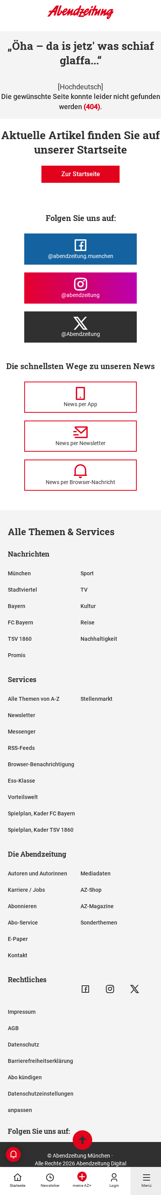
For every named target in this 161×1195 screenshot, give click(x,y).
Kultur (88, 606)
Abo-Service (23, 922)
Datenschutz (23, 1044)
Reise (87, 622)
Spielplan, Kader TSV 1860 (40, 830)
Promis (16, 655)
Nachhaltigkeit (98, 639)
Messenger (22, 731)
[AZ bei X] (135, 989)
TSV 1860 (20, 639)
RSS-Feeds (21, 748)
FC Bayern (20, 622)
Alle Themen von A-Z (33, 699)
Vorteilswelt (23, 797)
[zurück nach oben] (82, 1141)
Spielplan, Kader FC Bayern (41, 813)
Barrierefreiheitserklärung (40, 1061)
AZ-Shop (91, 890)
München (19, 573)
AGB (13, 1028)
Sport (87, 573)
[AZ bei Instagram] (110, 989)
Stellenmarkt (96, 699)
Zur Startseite (80, 174)
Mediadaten (95, 873)
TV (84, 590)
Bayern (16, 606)
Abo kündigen (25, 1077)
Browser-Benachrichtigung (41, 764)
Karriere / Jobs (26, 890)
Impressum (22, 1012)
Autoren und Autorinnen (37, 873)
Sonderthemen (98, 922)
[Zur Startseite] (80, 17)
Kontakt (17, 955)
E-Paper (18, 939)
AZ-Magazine (97, 906)
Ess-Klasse (21, 781)
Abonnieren (22, 906)
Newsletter (21, 715)
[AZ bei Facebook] (85, 989)
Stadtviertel (22, 590)
